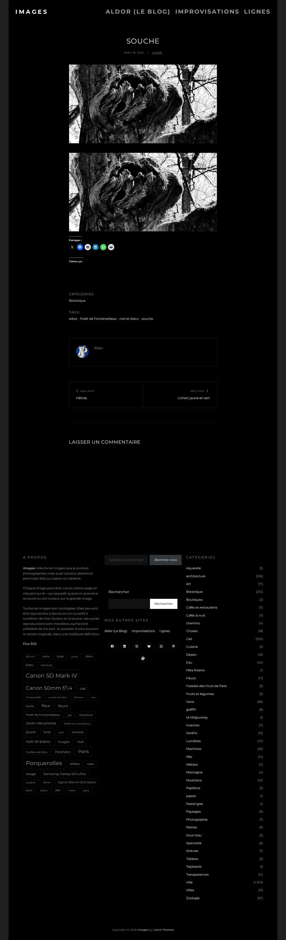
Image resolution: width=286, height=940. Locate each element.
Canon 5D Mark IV (51, 675)
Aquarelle (193, 568)
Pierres (191, 827)
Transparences (197, 874)
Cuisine (192, 647)
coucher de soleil (57, 697)
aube (60, 656)
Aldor (157, 52)
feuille (30, 706)
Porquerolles (44, 763)
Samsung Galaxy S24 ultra (64, 774)
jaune (31, 732)
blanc (89, 656)
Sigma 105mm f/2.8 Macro (77, 782)
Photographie (197, 819)
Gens (190, 702)
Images (31, 11)
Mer (189, 757)
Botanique (77, 301)
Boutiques (194, 600)
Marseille (78, 732)
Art (188, 584)
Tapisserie (194, 866)
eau (93, 697)
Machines (193, 749)
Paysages (193, 811)
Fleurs (191, 678)
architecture (195, 576)
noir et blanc (129, 319)
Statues (192, 851)
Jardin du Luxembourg (77, 723)
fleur (46, 705)
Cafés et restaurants (201, 607)
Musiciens (194, 780)
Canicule (46, 665)
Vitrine (71, 790)
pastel (191, 796)
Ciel (189, 639)
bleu (29, 665)
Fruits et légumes (200, 694)
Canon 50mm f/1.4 (49, 688)
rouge (31, 774)
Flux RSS (30, 644)
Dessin (191, 655)
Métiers (192, 764)
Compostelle (33, 697)
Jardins (191, 733)
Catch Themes (164, 929)
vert (58, 790)
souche (147, 319)
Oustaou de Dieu (36, 752)
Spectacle (194, 843)
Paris (83, 751)
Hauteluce (86, 715)
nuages (64, 742)
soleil (29, 790)
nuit (80, 742)
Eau (189, 662)
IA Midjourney (197, 717)
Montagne (194, 772)
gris (70, 715)
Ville (189, 882)
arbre (73, 319)
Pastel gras (194, 804)
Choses (192, 631)
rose (90, 764)
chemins (193, 623)
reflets (75, 764)
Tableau (192, 859)
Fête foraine (195, 670)
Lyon (61, 732)
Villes (190, 890)
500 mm (30, 656)
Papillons (193, 788)
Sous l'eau (194, 835)
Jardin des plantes (41, 723)
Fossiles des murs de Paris (206, 686)
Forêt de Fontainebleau (98, 319)
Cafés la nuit (195, 615)
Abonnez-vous (165, 560)
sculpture (31, 782)
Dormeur (79, 697)
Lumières (193, 741)
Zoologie (193, 898)
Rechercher (119, 592)
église (86, 790)
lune (47, 732)
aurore (74, 656)
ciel (83, 688)
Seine (46, 782)
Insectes (192, 725)
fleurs (63, 706)
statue (43, 790)
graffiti (191, 709)
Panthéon (63, 752)
